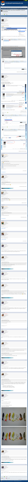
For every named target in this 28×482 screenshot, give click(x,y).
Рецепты (25, 8)
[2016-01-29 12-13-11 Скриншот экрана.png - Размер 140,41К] (13, 92)
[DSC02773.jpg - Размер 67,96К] (13, 416)
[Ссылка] (7, 188)
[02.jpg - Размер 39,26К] (13, 41)
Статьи (23, 8)
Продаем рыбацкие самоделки (14, 8)
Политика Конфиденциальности (24, 479)
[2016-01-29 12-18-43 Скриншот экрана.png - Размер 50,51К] (13, 117)
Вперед (6, 14)
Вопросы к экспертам (20, 8)
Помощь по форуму (4, 8)
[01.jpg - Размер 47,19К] (13, 32)
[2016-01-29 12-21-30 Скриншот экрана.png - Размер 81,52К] (13, 144)
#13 (25, 312)
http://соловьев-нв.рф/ (3, 218)
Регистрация (26, 0)
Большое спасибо (3, 228)
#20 (25, 464)
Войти (23, 0)
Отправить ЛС (3, 157)
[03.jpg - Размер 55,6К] (13, 52)
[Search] (27, 5)
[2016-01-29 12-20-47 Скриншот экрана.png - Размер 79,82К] (13, 131)
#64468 (25, 17)
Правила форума (19, 479)
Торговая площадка (8, 8)
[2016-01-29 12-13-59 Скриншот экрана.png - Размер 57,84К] (13, 105)
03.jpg (2, 166)
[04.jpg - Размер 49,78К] (13, 64)
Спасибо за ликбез (4, 239)
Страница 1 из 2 (2, 14)
